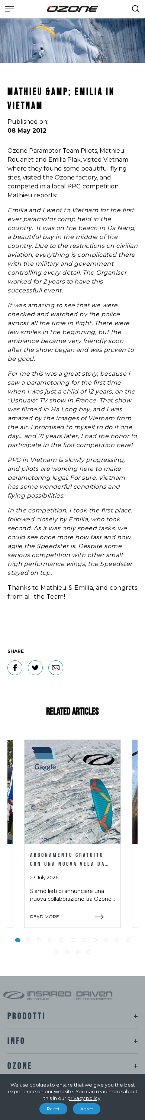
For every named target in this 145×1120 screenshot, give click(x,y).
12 (56, 952)
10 (117, 940)
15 (89, 952)
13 (67, 952)
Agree (86, 1108)
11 (128, 940)
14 (78, 952)
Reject (53, 1108)
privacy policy (83, 1098)
